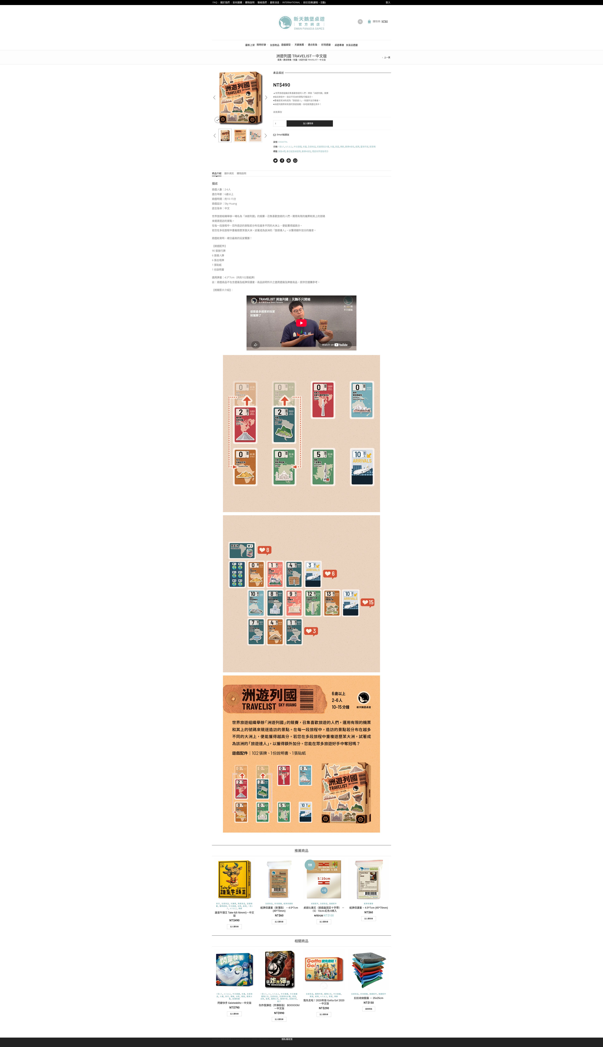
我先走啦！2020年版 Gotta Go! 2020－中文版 (323, 1002)
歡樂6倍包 (349, 146)
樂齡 (342, 146)
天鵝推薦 (299, 44)
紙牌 (357, 146)
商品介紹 (216, 173)
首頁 (279, 59)
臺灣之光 (275, 999)
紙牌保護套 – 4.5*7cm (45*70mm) (368, 907)
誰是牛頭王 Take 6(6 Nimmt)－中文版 (234, 914)
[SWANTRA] (225, 135)
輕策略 (372, 146)
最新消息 (274, 2)
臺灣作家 (364, 146)
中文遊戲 (298, 146)
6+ (270, 994)
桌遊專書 (339, 44)
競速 (243, 996)
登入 (388, 2)
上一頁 (387, 57)
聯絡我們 (262, 2)
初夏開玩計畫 (323, 146)
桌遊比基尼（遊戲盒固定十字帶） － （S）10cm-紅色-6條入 (324, 909)
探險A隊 (282, 151)
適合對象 (312, 44)
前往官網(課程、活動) (314, 2)
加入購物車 (308, 123)
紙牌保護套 (288, 904)
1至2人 (281, 146)
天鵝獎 (233, 904)
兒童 (295, 59)
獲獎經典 (223, 906)
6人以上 (289, 146)
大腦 (332, 146)
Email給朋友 (283, 134)
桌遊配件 (315, 904)
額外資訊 (229, 173)
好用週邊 (326, 44)
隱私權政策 (287, 1039)
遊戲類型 (286, 44)
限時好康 (261, 44)
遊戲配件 (333, 904)
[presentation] (214, 97)
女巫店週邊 (352, 44)
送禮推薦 (236, 999)
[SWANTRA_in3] (240, 135)
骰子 (279, 1001)
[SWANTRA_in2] (255, 135)
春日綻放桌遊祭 (294, 151)
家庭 (337, 146)
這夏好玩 (293, 999)
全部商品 (274, 44)
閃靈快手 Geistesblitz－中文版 (234, 1002)
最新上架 (250, 44)
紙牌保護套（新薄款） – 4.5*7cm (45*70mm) (279, 909)
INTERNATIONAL (291, 2)
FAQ (215, 2)
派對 (240, 906)
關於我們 (225, 2)
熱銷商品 (241, 904)
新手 (218, 904)
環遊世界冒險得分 (320, 151)
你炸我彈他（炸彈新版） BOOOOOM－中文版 (279, 1006)
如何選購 (237, 2)
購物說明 (250, 2)
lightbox (218, 120)
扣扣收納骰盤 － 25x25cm (368, 998)
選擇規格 (368, 1009)
